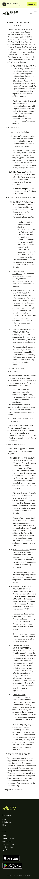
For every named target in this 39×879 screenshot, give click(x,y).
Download (31, 4)
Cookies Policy (7, 847)
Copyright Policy (8, 844)
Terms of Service (14, 47)
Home (4, 819)
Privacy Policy (7, 841)
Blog (4, 825)
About (4, 835)
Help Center (6, 822)
